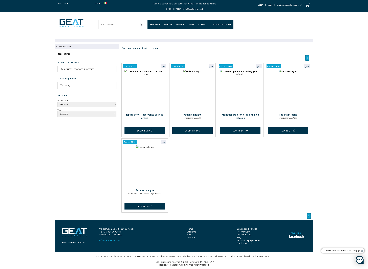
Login (260, 5)
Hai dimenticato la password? (289, 5)
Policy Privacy (243, 231)
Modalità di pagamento (248, 240)
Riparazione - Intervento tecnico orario (144, 116)
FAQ (239, 237)
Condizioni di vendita (247, 228)
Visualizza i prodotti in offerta (78, 69)
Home (190, 228)
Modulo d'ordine (222, 24)
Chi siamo (191, 231)
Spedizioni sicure (245, 243)
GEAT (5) (66, 85)
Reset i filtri (63, 53)
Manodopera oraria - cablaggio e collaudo (240, 116)
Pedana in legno (192, 114)
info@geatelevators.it (193, 9)
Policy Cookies (244, 234)
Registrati (269, 5)
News (190, 234)
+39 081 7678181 (173, 9)
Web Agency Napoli (199, 264)
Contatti (191, 237)
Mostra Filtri (64, 46)
